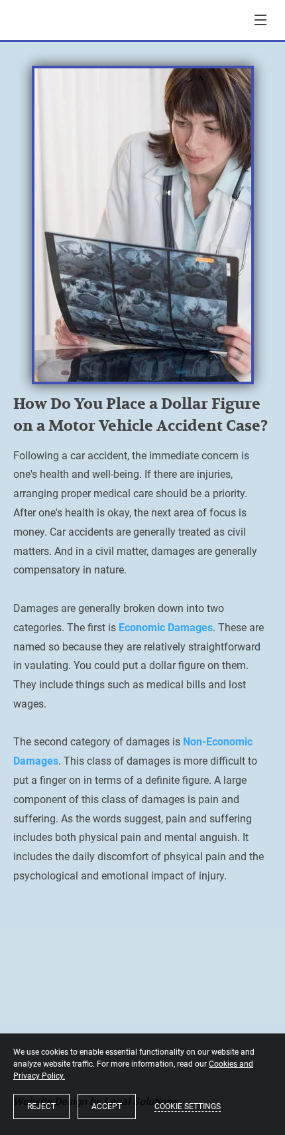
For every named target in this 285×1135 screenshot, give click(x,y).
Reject (41, 1106)
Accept (106, 1106)
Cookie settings (187, 1106)
